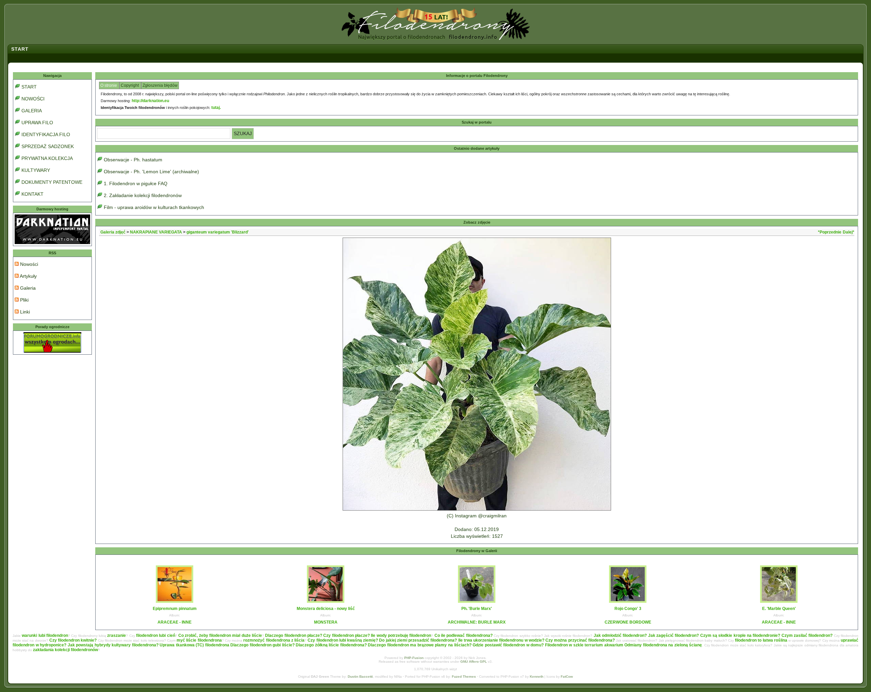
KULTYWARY (35, 170)
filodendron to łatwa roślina (761, 640)
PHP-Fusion (414, 658)
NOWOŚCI (33, 98)
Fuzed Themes (464, 676)
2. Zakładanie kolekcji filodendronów (143, 195)
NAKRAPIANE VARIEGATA (156, 232)
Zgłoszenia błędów (160, 85)
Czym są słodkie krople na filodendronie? (740, 635)
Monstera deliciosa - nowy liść (326, 608)
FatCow (567, 676)
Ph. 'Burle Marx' (476, 608)
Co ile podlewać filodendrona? (463, 635)
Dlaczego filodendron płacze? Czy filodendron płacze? (317, 635)
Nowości (28, 264)
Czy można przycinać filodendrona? (580, 640)
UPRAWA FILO (37, 122)
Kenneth (536, 676)
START (29, 87)
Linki (24, 312)
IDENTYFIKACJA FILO (45, 134)
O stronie (109, 85)
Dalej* (848, 232)
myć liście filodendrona (199, 640)
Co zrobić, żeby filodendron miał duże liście (220, 635)
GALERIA (31, 110)
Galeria (27, 288)
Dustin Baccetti (360, 676)
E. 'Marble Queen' (779, 608)
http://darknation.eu (150, 100)
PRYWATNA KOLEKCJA (47, 158)
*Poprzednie (829, 232)
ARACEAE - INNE (175, 622)
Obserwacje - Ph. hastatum (133, 159)
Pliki (24, 300)
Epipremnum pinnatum (175, 608)
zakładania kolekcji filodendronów (65, 649)
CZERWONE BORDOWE (628, 622)
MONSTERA (326, 622)
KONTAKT (32, 194)
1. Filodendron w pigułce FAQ (135, 183)
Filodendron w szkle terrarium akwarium (584, 645)
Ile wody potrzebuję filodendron (401, 635)
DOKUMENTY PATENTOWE (51, 182)
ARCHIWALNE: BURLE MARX (477, 622)
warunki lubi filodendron (45, 635)
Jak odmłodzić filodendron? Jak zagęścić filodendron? (646, 635)
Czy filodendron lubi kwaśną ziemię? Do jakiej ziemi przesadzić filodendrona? (382, 640)
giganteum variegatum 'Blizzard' (217, 232)
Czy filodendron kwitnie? (73, 640)
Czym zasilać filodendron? (807, 635)
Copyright (130, 85)
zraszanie (116, 635)
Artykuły (28, 276)
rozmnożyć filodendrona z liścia (274, 640)
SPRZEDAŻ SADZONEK (47, 146)
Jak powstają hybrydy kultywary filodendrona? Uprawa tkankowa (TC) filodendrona (148, 645)
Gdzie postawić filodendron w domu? (508, 645)
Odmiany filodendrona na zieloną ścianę (663, 645)
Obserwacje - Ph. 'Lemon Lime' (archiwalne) (151, 171)
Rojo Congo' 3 (627, 608)
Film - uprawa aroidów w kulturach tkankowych (154, 207)
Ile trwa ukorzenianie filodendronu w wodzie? (501, 640)
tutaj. (216, 107)
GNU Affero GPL (473, 661)
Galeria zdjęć (113, 232)
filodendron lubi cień (155, 635)
